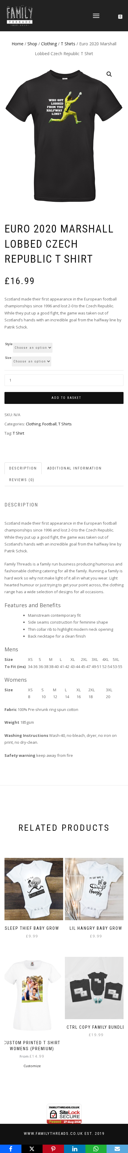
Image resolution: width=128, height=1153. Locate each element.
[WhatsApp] (96, 1149)
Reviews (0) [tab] (22, 480)
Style (9, 344)
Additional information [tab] (74, 468)
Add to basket (66, 398)
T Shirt (18, 433)
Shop (32, 44)
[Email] (117, 1149)
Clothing (49, 44)
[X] (32, 1149)
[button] (109, 74)
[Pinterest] (53, 1149)
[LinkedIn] (74, 1149)
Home (18, 44)
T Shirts (68, 44)
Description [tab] (23, 468)
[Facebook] (10, 1149)
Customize (32, 1066)
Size (8, 358)
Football (49, 424)
